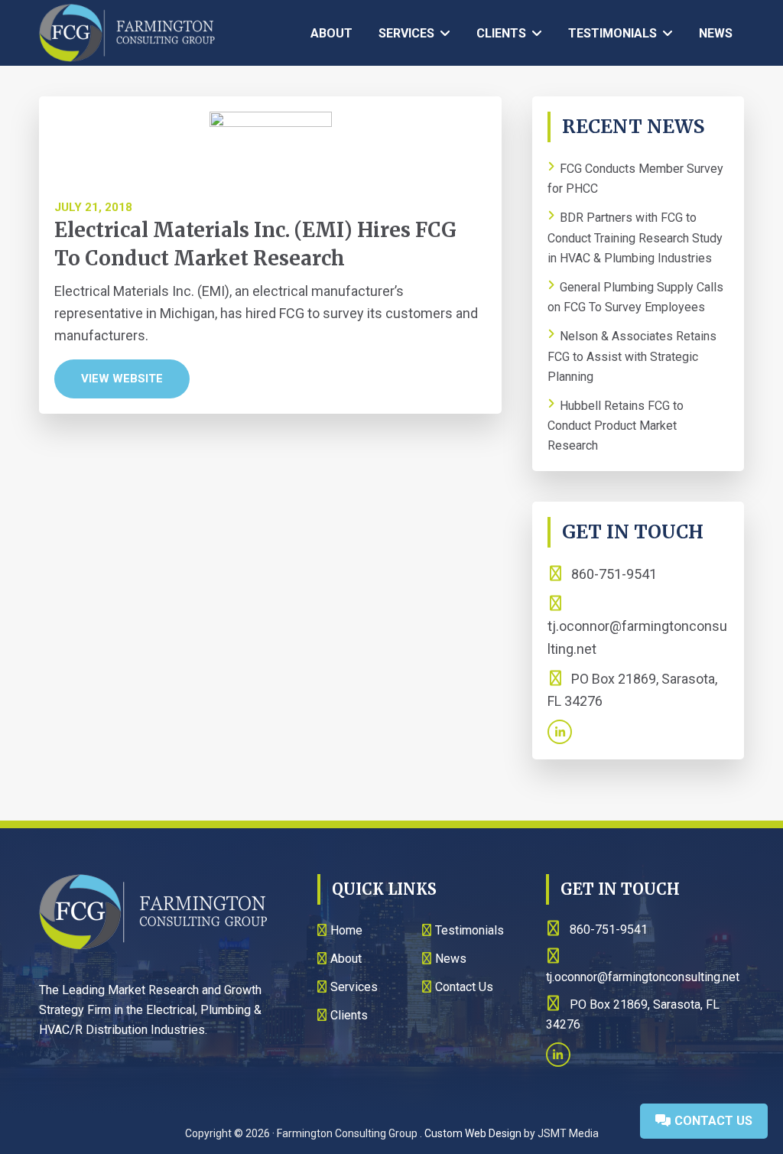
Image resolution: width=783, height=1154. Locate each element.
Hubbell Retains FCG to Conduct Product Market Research (615, 425)
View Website (122, 378)
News (450, 958)
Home (346, 930)
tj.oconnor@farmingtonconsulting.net (637, 637)
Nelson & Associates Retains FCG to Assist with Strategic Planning (631, 357)
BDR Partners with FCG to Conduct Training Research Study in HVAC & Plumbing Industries (635, 238)
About (346, 958)
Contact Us (711, 1120)
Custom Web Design (472, 1133)
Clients (349, 1015)
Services (354, 987)
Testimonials (469, 930)
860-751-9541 (612, 574)
